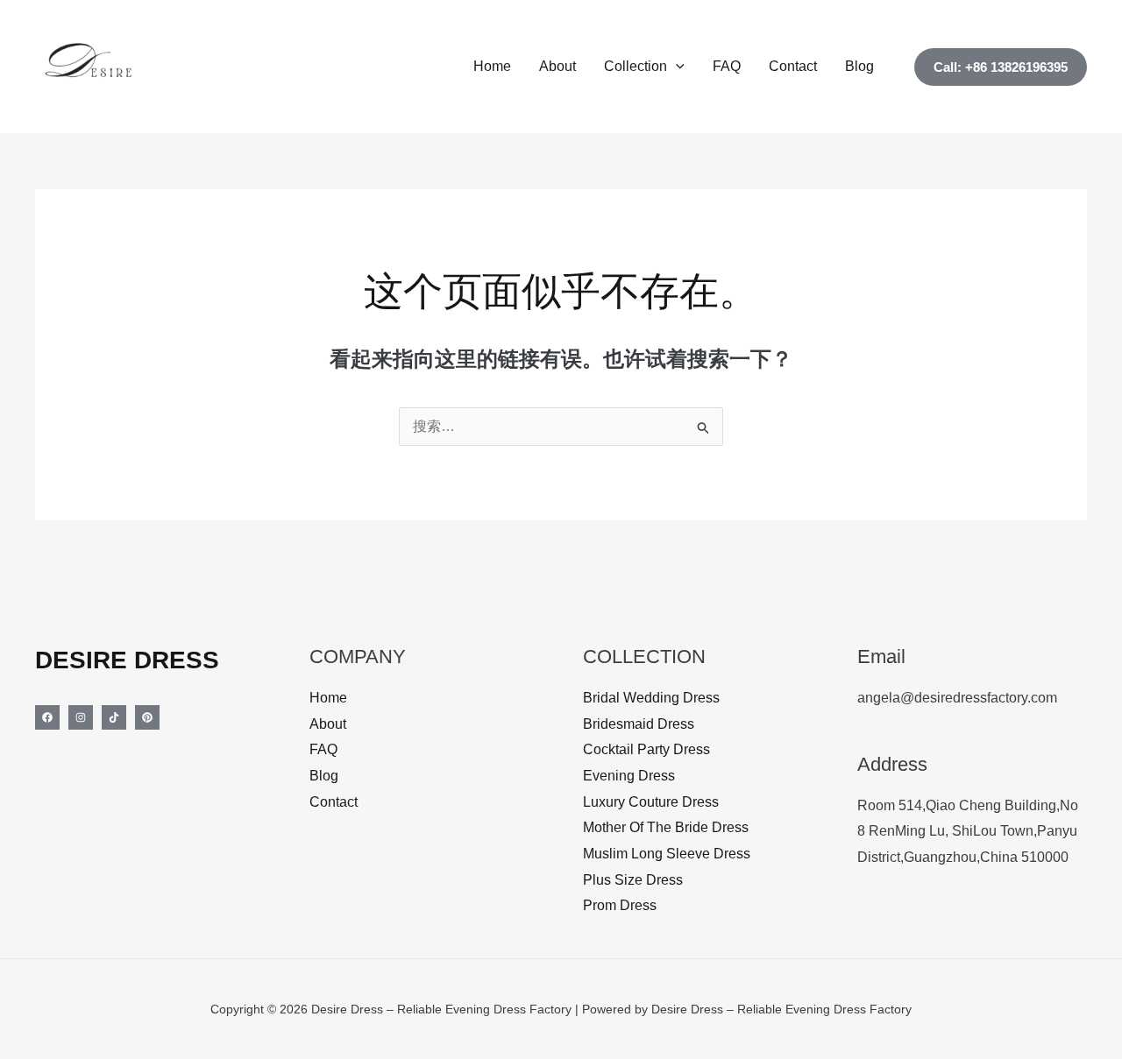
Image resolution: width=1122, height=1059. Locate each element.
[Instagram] (80, 717)
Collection (635, 66)
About (557, 66)
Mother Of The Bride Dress (666, 827)
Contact (793, 66)
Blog (859, 66)
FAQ (727, 66)
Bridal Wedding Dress (651, 697)
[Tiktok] (114, 717)
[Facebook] (47, 717)
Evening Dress (629, 775)
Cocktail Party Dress (646, 749)
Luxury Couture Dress (651, 801)
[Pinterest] (147, 717)
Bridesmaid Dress (638, 724)
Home (492, 66)
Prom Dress (620, 905)
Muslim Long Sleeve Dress (666, 853)
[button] (676, 66)
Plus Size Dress (633, 879)
